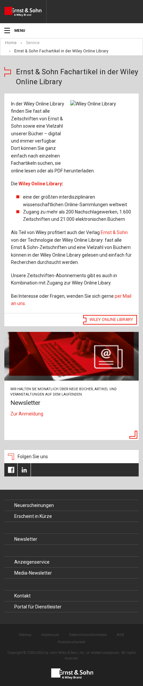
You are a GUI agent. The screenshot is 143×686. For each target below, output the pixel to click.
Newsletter (25, 539)
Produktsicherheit (71, 642)
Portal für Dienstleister (38, 606)
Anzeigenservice (32, 562)
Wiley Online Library (41, 183)
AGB (120, 635)
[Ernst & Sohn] (25, 11)
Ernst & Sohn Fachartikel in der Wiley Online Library (61, 51)
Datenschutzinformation (88, 635)
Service (33, 42)
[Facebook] (10, 469)
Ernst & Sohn (114, 232)
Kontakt (22, 595)
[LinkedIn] (24, 469)
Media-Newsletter (33, 573)
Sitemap (25, 635)
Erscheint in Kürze (33, 516)
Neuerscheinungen (34, 505)
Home (11, 42)
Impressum (50, 635)
